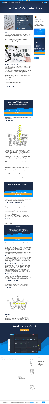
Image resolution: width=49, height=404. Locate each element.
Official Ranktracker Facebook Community (7, 359)
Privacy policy (31, 359)
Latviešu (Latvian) (32, 391)
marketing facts (21, 34)
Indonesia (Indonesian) (32, 389)
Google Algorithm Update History (21, 378)
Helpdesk (31, 366)
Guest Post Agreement (20, 377)
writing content (26, 317)
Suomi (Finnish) (32, 387)
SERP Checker (19, 360)
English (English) (32, 369)
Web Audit (19, 361)
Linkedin (12, 359)
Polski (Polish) (31, 376)
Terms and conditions (32, 358)
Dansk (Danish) (31, 384)
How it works (12, 2)
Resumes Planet (12, 150)
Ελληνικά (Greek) (32, 385)
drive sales (25, 75)
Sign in (42, 2)
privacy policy (32, 402)
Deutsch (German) (32, 370)
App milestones (32, 365)
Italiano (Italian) (32, 373)
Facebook (2, 359)
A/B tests (17, 260)
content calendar (14, 214)
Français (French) (32, 372)
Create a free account (18, 112)
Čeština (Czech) (32, 383)
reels (26, 215)
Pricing (16, 2)
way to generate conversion (21, 39)
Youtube (4, 359)
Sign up (46, 2)
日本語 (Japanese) (32, 374)
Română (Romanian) (32, 392)
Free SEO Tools (19, 376)
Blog (17, 2)
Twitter (10, 359)
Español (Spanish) (32, 371)
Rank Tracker (19, 358)
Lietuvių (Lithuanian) (32, 390)
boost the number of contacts (18, 270)
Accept (43, 402)
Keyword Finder (19, 359)
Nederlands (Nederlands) (33, 375)
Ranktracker (4, 2)
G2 (15, 359)
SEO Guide (19, 375)
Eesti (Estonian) (32, 386)
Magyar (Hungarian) (32, 388)
